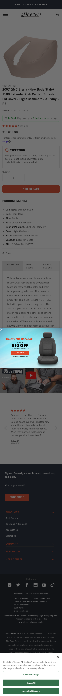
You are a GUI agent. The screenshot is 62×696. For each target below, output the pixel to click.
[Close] (58, 657)
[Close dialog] (1, 330)
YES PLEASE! (20, 353)
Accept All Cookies (30, 691)
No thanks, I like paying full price (20, 356)
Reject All (31, 682)
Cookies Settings (31, 674)
